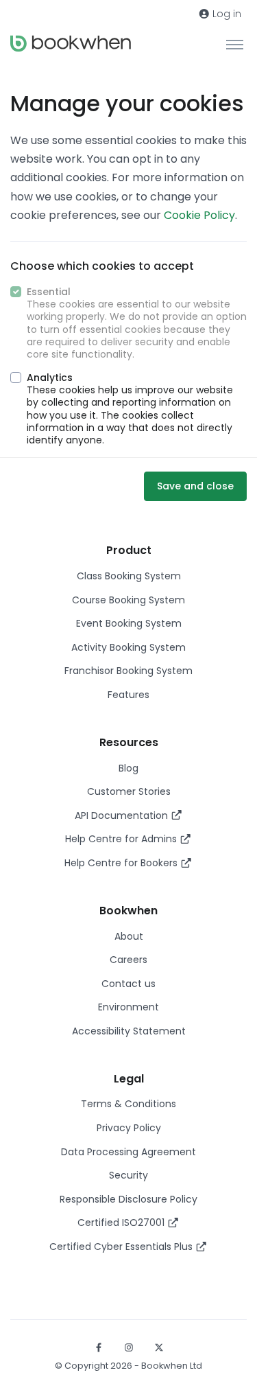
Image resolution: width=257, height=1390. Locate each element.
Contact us (128, 984)
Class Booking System (129, 576)
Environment (128, 1007)
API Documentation (123, 815)
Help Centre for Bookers (122, 863)
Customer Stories (129, 791)
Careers (128, 959)
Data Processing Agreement (128, 1152)
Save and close (195, 486)
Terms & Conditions (128, 1104)
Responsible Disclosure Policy (128, 1199)
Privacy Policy (129, 1128)
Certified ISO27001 (122, 1222)
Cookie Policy (199, 215)
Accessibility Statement (129, 1031)
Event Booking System (129, 623)
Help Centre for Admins (122, 839)
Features (128, 695)
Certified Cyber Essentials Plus (122, 1246)
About (128, 936)
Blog (128, 768)
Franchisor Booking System (128, 670)
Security (128, 1175)
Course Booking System (128, 600)
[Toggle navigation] (235, 44)
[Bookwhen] (70, 43)
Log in (225, 14)
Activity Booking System (128, 647)
